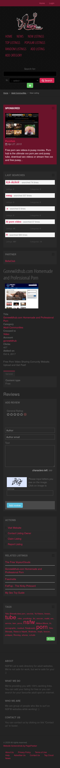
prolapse (8, 635)
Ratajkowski (30, 628)
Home (42, 3)
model (46, 618)
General (9, 373)
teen (14, 623)
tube (10, 617)
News (20, 36)
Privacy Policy (24, 752)
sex (52, 618)
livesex (47, 613)
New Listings (36, 36)
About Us (9, 752)
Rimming (17, 635)
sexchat (30, 613)
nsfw (29, 622)
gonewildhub (10, 340)
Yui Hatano (38, 613)
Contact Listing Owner (19, 533)
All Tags (51, 638)
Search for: (30, 68)
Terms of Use (41, 752)
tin (50, 623)
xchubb (32, 635)
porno (19, 623)
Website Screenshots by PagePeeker (20, 745)
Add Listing (38, 49)
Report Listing (15, 544)
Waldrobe (32, 631)
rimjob (40, 631)
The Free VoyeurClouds (17, 562)
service (8, 623)
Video (6, 334)
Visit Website (14, 527)
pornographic (10, 628)
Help (7, 755)
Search (48, 80)
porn (42, 626)
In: (7, 80)
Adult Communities (18, 93)
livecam (47, 631)
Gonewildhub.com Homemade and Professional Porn (23, 570)
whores (25, 635)
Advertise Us (20, 755)
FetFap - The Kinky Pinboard (20, 585)
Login (51, 3)
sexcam (39, 618)
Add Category (13, 55)
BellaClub (10, 261)
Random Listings (15, 49)
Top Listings (12, 43)
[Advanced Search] (30, 85)
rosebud (20, 628)
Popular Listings (34, 43)
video (20, 618)
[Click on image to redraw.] (17, 482)
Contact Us (35, 755)
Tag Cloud (49, 755)
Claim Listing (14, 538)
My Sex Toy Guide (14, 592)
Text (7, 442)
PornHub (10, 141)
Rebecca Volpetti (20, 631)
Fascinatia (10, 579)
